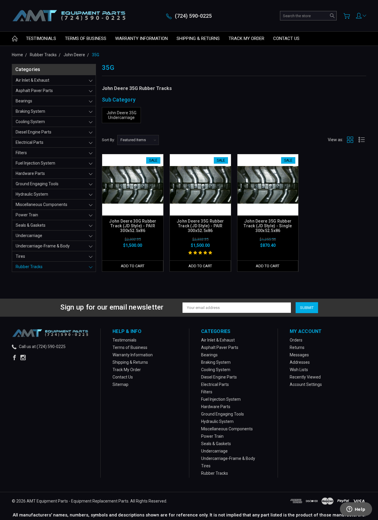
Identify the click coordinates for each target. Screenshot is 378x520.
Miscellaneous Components (41, 204)
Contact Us (286, 38)
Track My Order (246, 38)
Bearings (24, 101)
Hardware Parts (30, 173)
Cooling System (30, 121)
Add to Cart (132, 266)
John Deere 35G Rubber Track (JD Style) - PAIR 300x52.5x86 (200, 226)
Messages (299, 354)
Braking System (30, 111)
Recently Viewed (305, 377)
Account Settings (306, 384)
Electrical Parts (29, 142)
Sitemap (120, 384)
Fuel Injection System (35, 163)
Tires (20, 256)
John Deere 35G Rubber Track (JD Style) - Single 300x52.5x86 (268, 226)
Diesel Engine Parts (33, 132)
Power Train (27, 214)
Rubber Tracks (29, 266)
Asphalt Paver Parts (34, 90)
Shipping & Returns (198, 38)
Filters (21, 152)
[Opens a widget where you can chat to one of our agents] (356, 509)
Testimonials (41, 38)
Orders (296, 340)
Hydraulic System (32, 194)
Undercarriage (29, 235)
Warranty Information (141, 38)
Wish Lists (299, 369)
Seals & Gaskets (30, 225)
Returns (297, 347)
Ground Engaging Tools (37, 183)
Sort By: (108, 140)
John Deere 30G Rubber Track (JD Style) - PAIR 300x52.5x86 (132, 226)
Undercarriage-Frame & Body (43, 246)
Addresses (300, 362)
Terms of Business (85, 38)
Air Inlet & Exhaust (32, 80)
